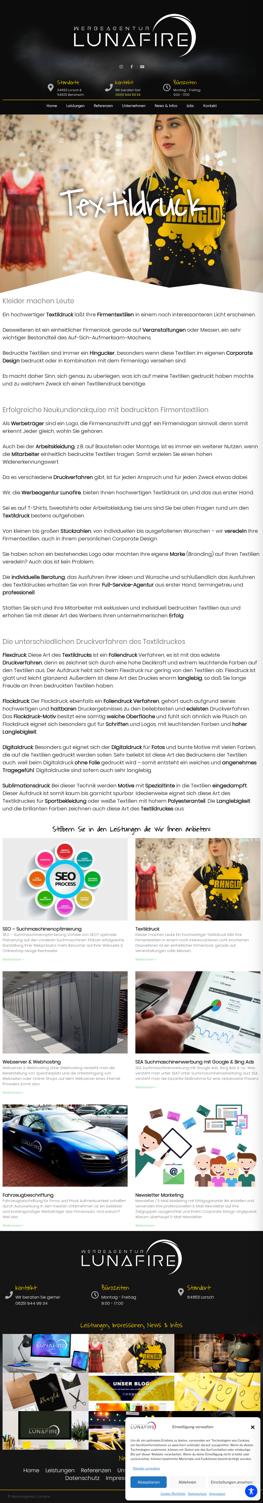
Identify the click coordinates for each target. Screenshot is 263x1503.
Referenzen (103, 105)
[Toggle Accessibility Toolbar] (251, 1491)
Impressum (217, 1494)
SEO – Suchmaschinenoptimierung (42, 929)
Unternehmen (133, 105)
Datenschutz (197, 1494)
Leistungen (75, 105)
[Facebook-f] (131, 67)
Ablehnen (187, 1482)
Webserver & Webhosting (32, 1062)
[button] (252, 1427)
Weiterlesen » (13, 959)
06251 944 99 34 (127, 94)
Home (51, 105)
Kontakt (210, 105)
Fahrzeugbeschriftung (28, 1195)
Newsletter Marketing (159, 1195)
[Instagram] (121, 67)
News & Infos (166, 105)
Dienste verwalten (146, 1468)
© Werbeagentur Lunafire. (29, 1496)
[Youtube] (142, 67)
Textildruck (147, 929)
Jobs (190, 105)
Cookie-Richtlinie (173, 1494)
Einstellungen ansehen (231, 1482)
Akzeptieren (148, 1482)
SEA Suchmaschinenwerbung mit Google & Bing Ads (194, 1062)
